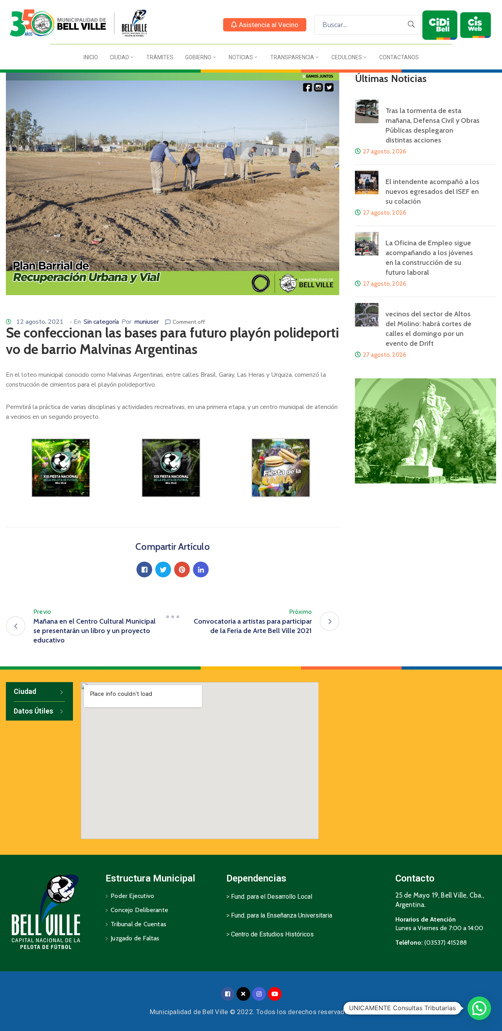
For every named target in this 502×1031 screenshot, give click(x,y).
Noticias (241, 57)
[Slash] (172, 616)
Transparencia (292, 57)
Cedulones (346, 57)
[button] (264, 24)
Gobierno (198, 57)
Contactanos (399, 57)
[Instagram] (259, 994)
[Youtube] (275, 994)
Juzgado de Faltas (135, 938)
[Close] (243, 994)
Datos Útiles (33, 711)
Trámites (159, 57)
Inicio (91, 57)
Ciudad (119, 57)
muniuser (146, 322)
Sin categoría (101, 322)
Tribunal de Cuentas (138, 924)
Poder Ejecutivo (132, 896)
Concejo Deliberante (139, 910)
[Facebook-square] (228, 994)
